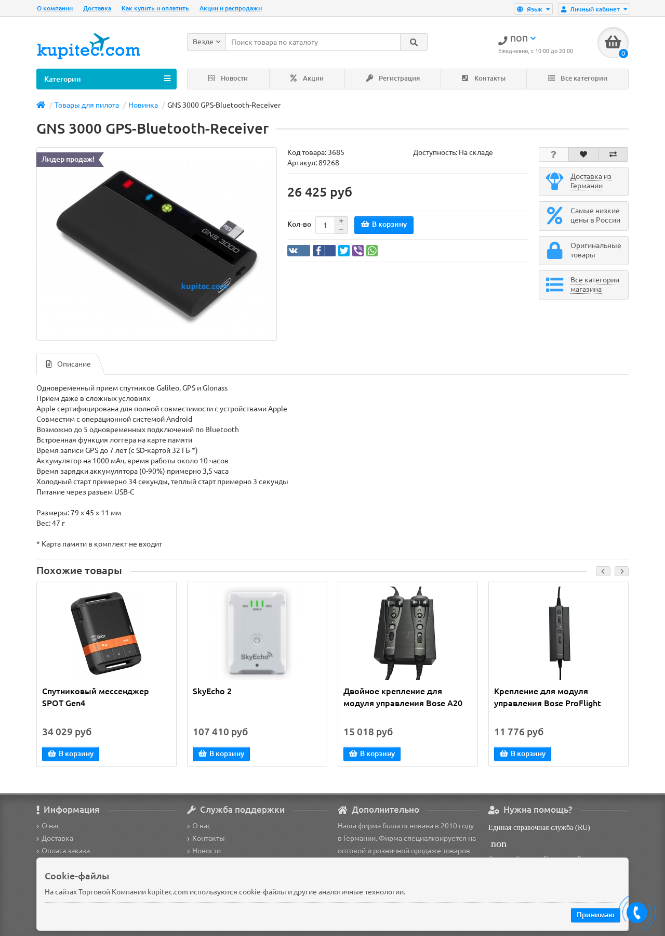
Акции (312, 78)
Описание (74, 364)
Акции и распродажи (231, 8)
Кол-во (299, 224)
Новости (233, 78)
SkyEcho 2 (212, 691)
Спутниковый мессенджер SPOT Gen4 (95, 697)
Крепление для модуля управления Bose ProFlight (547, 697)
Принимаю (596, 915)
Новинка (143, 105)
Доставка (97, 8)
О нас (51, 826)
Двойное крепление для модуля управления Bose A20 (402, 697)
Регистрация (398, 78)
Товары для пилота (87, 105)
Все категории (583, 78)
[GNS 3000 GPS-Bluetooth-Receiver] (156, 244)
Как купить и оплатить (155, 8)
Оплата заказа (66, 851)
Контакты (489, 78)
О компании (55, 8)
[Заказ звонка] (637, 912)
